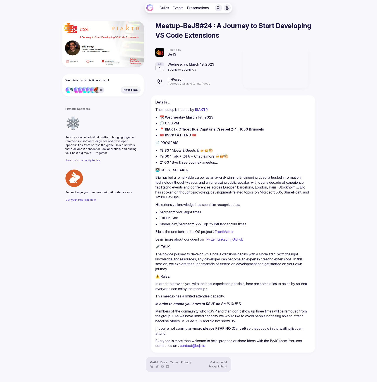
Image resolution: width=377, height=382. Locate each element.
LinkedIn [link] (224, 239)
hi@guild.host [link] (218, 366)
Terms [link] (174, 362)
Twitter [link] (210, 239)
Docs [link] (163, 362)
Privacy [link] (186, 362)
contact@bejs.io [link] (192, 345)
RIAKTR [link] (202, 109)
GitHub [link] (237, 239)
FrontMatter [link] (224, 231)
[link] (149, 7)
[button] (218, 7)
